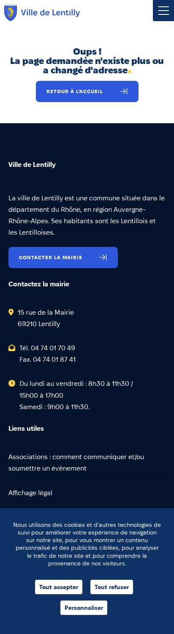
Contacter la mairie (50, 257)
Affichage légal (30, 492)
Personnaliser (84, 607)
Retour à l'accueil (74, 91)
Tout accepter (58, 587)
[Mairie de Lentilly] (42, 12)
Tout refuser (112, 587)
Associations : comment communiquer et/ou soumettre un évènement (76, 462)
